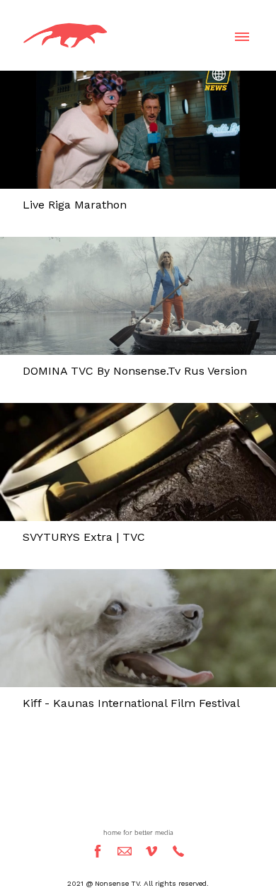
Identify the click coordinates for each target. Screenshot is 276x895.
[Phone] (178, 851)
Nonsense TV (138, 806)
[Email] (124, 851)
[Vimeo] (151, 851)
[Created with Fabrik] (5, 824)
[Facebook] (97, 851)
